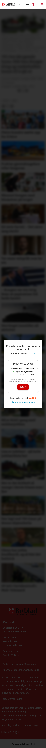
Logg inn (34, 4)
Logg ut (16, 732)
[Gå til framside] (9, 4)
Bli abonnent (24, 4)
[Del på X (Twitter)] (23, 90)
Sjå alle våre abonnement (23, 402)
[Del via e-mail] (26, 90)
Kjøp (23, 387)
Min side (6, 732)
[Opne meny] (41, 4)
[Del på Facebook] (19, 90)
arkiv (14, 101)
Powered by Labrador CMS (23, 744)
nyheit (6, 101)
